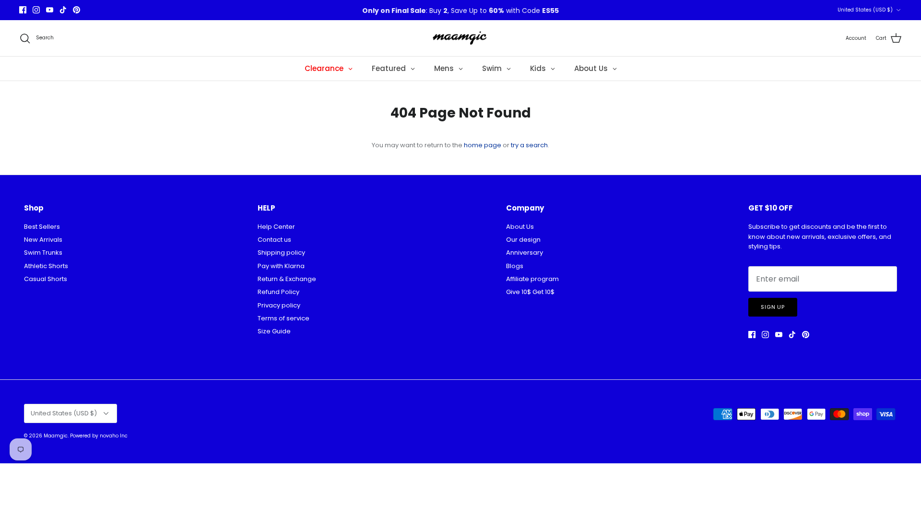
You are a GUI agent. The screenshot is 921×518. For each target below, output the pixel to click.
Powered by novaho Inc (99, 435)
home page (482, 145)
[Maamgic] (461, 38)
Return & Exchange (287, 278)
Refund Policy (278, 291)
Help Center (276, 226)
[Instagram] (36, 9)
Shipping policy (281, 252)
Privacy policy (279, 305)
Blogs (514, 266)
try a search (529, 145)
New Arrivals (43, 239)
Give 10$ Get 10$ (530, 291)
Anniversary (524, 252)
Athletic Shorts (46, 266)
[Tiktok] (63, 9)
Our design (523, 239)
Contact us (274, 239)
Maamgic (56, 435)
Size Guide (274, 331)
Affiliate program (532, 278)
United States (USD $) (865, 9)
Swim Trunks (43, 252)
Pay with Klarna (281, 266)
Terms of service (283, 318)
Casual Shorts (45, 278)
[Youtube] (49, 9)
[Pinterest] (76, 9)
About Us (520, 226)
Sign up (773, 307)
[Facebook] (22, 9)
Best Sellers (42, 226)
